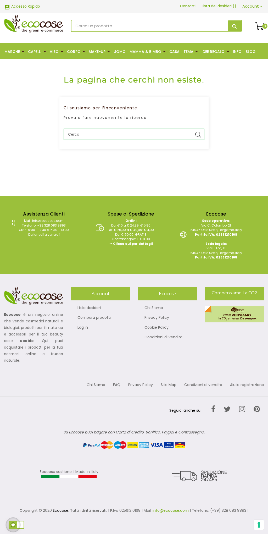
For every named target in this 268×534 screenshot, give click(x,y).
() (219, 6)
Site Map (168, 385)
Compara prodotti (94, 317)
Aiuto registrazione (247, 385)
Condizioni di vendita (163, 337)
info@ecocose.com (171, 510)
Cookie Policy (156, 327)
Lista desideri (89, 308)
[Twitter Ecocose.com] (227, 409)
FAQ (116, 385)
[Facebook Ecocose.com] (213, 409)
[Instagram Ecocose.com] (242, 409)
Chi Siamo (153, 308)
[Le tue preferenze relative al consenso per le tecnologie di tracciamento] (259, 525)
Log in (82, 327)
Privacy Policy (156, 317)
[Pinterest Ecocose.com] (256, 409)
